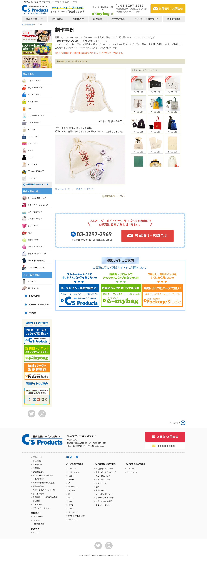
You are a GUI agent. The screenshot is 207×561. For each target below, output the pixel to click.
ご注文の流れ (118, 19)
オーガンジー (33, 164)
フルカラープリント (36, 267)
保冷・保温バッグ (35, 212)
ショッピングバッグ (36, 247)
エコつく (36, 532)
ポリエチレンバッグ (36, 115)
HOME (24, 24)
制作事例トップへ (115, 196)
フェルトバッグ (34, 122)
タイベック (32, 178)
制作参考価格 (174, 19)
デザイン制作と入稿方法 (43, 475)
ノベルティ (32, 281)
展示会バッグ (33, 240)
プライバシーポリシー (42, 508)
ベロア (30, 157)
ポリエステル (73, 472)
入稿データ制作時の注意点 (44, 483)
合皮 (70, 501)
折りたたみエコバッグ (37, 198)
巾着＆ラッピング (84, 189)
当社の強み (58, 19)
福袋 (30, 233)
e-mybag (36, 520)
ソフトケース (33, 226)
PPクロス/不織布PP (36, 171)
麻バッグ (31, 129)
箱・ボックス (33, 288)
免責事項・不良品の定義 (39, 304)
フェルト (72, 490)
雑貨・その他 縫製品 (36, 261)
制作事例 (97, 19)
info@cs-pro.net (166, 446)
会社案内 (32, 313)
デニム (71, 498)
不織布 (71, 479)
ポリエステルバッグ (36, 88)
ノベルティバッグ (35, 219)
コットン (72, 469)
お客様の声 (78, 19)
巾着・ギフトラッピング (38, 205)
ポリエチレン (73, 487)
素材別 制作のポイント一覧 (37, 184)
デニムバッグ (33, 136)
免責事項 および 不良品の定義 (45, 497)
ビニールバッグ (34, 95)
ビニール (72, 476)
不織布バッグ (33, 102)
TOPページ (37, 457)
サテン (30, 150)
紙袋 (30, 109)
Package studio (39, 524)
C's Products (38, 517)
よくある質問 (34, 296)
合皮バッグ (32, 143)
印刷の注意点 (38, 479)
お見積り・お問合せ (171, 8)
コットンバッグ (62, 189)
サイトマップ (38, 504)
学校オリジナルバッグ (37, 254)
